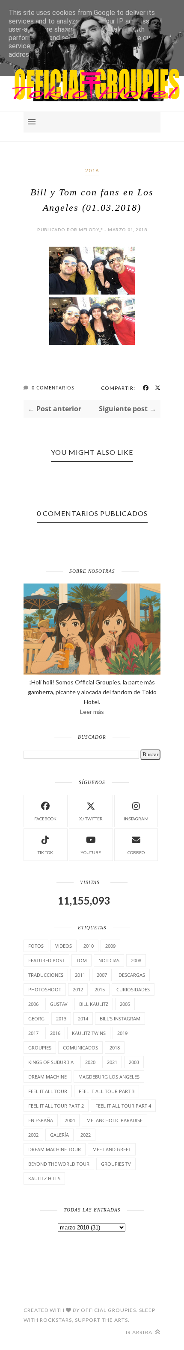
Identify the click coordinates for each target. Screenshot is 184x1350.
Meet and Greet (111, 1149)
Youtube (90, 852)
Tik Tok (45, 852)
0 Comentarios (53, 387)
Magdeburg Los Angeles (108, 1076)
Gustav (59, 1004)
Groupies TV (116, 1164)
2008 (136, 960)
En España (40, 1120)
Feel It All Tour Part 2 (56, 1105)
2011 (80, 975)
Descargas (132, 975)
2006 (33, 1004)
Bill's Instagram (120, 1018)
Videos (63, 946)
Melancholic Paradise (114, 1120)
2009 (110, 946)
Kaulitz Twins (89, 1033)
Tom (81, 960)
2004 (70, 1120)
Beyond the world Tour (58, 1164)
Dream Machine (47, 1076)
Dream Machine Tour (54, 1149)
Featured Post (46, 960)
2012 (78, 989)
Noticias (108, 960)
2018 (92, 170)
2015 (100, 989)
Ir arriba (140, 1332)
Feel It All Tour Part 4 (123, 1105)
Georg (36, 1018)
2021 (112, 1062)
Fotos (36, 946)
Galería (59, 1135)
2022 (85, 1135)
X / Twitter (91, 818)
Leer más (92, 711)
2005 (125, 1004)
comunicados (80, 1047)
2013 (61, 1018)
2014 (83, 1018)
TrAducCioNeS (45, 975)
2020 (90, 1062)
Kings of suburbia (51, 1062)
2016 (55, 1033)
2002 (33, 1135)
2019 (122, 1033)
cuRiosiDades (133, 989)
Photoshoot (44, 989)
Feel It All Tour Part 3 (106, 1091)
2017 (33, 1033)
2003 (134, 1062)
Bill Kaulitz (93, 1004)
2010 (88, 946)
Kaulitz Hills (44, 1178)
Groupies (39, 1047)
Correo (136, 852)
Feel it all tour (47, 1091)
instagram (136, 818)
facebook (45, 818)
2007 (102, 975)
